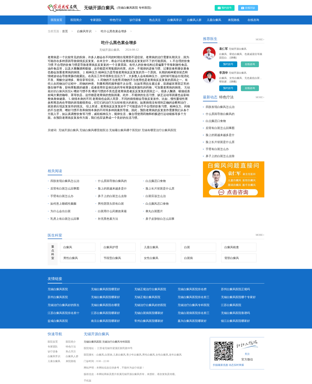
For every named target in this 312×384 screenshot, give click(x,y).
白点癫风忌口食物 (157, 203)
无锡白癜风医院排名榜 (192, 289)
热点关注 (155, 19)
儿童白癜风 (214, 19)
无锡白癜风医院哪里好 (105, 289)
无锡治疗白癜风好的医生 (63, 305)
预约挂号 (227, 7)
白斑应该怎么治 (156, 196)
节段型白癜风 (112, 258)
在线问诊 (250, 7)
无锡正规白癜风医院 (147, 297)
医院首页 (56, 19)
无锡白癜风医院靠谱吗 (235, 312)
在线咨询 (253, 19)
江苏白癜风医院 (231, 305)
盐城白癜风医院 (58, 320)
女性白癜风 (151, 258)
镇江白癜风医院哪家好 (235, 320)
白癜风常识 (174, 19)
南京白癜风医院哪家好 (105, 320)
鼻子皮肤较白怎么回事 (160, 218)
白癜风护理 (111, 247)
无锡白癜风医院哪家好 (105, 297)
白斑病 (188, 258)
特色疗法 (115, 19)
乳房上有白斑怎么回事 (64, 218)
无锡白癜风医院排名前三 (193, 297)
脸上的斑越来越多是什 (112, 188)
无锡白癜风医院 (58, 289)
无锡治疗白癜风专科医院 (193, 305)
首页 (65, 31)
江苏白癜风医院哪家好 (105, 312)
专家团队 (96, 19)
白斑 (187, 247)
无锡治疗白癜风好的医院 (150, 305)
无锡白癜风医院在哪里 (105, 305)
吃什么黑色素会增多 (114, 31)
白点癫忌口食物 (156, 180)
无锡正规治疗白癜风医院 (150, 289)
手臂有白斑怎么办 (61, 196)
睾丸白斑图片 (154, 211)
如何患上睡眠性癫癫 (63, 203)
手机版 (87, 380)
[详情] (233, 57)
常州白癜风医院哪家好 (148, 320)
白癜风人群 (194, 19)
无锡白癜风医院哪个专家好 (238, 297)
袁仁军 (223, 48)
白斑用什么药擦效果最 (112, 211)
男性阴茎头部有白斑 (111, 203)
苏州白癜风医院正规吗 (235, 289)
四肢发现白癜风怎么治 (64, 180)
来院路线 (233, 19)
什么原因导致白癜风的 (112, 180)
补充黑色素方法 (108, 218)
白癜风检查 (231, 247)
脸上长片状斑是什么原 (160, 188)
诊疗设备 (135, 19)
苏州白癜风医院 (58, 297)
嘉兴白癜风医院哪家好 (192, 320)
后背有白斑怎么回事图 (64, 188)
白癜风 (67, 247)
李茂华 (223, 72)
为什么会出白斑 (60, 211)
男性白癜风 (70, 258)
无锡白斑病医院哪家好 (148, 312)
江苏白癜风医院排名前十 (63, 312)
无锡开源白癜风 (99, 7)
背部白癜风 (231, 258)
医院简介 (76, 19)
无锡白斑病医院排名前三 (193, 312)
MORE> (260, 39)
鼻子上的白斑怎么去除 (112, 196)
